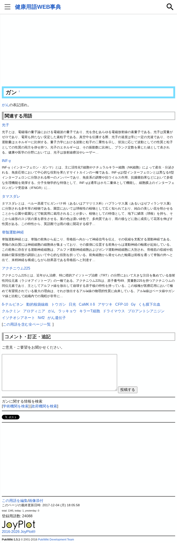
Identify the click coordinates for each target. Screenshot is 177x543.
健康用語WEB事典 (38, 7)
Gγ (133, 304)
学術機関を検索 (16, 406)
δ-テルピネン (13, 304)
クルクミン (11, 311)
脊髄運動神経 (13, 232)
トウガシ (58, 304)
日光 (72, 304)
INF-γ (6, 161)
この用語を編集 (15, 501)
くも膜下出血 (149, 304)
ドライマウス (114, 311)
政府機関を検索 (44, 406)
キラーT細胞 (89, 311)
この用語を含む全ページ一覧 (27, 324)
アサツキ (105, 304)
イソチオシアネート (18, 318)
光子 (5, 125)
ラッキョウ (67, 311)
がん (5, 105)
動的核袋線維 (37, 304)
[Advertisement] (88, 50)
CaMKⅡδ (87, 304)
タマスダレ (11, 196)
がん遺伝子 (56, 318)
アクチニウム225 (16, 268)
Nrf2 (41, 318)
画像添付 (36, 501)
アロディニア (34, 311)
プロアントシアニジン (146, 311)
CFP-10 (121, 304)
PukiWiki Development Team (56, 539)
